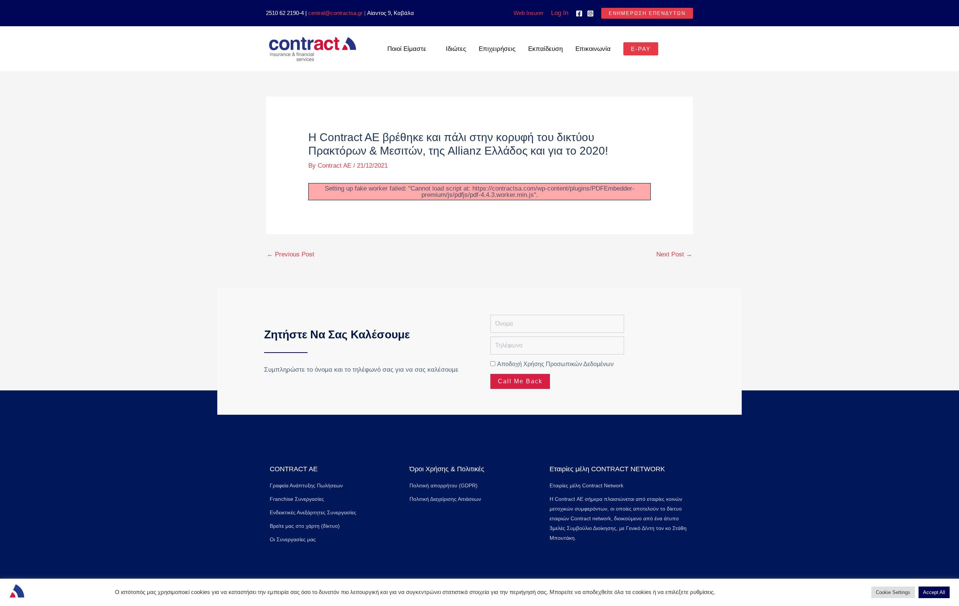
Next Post (674, 254)
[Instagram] (590, 13)
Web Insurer (529, 13)
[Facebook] (579, 13)
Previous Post (290, 254)
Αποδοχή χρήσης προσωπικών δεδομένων (555, 364)
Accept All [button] (934, 592)
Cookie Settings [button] (893, 592)
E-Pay (641, 49)
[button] (647, 13)
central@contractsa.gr (335, 13)
